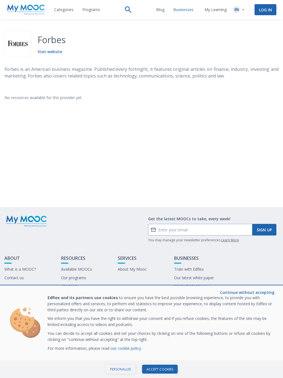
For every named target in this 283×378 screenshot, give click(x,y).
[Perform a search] (128, 9)
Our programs (73, 277)
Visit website (50, 51)
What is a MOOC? (20, 269)
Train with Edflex (189, 269)
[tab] (64, 9)
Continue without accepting (247, 292)
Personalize (120, 369)
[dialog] (141, 332)
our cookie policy (126, 348)
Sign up (264, 229)
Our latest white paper (194, 277)
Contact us (14, 277)
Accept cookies (159, 369)
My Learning (216, 9)
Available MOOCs (76, 269)
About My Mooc (132, 269)
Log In (265, 9)
